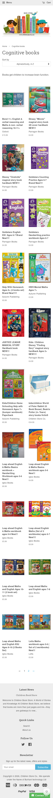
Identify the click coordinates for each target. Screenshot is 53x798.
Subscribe (43, 767)
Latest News (26, 689)
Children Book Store (26, 695)
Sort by (5, 59)
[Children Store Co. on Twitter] (23, 744)
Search (26, 725)
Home (4, 46)
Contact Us (41, 795)
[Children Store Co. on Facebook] (30, 744)
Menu (9, 2)
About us (26, 729)
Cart (48, 2)
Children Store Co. (29, 776)
